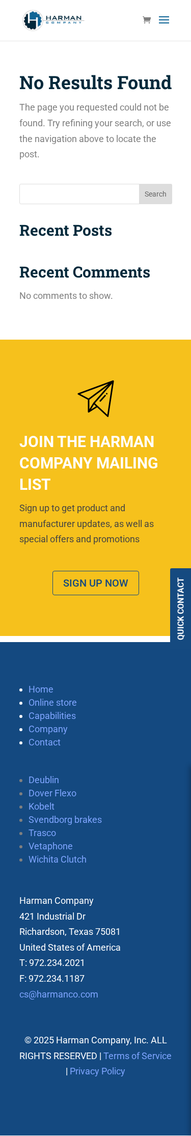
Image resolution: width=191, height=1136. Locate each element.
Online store (53, 702)
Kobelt (41, 806)
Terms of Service (137, 1055)
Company (48, 729)
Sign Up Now (95, 583)
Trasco (42, 832)
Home (41, 689)
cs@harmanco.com (58, 994)
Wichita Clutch (58, 859)
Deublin (44, 779)
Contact (45, 742)
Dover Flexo (52, 793)
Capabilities (52, 715)
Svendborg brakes (65, 819)
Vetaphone (51, 846)
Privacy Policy (97, 1071)
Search (156, 194)
